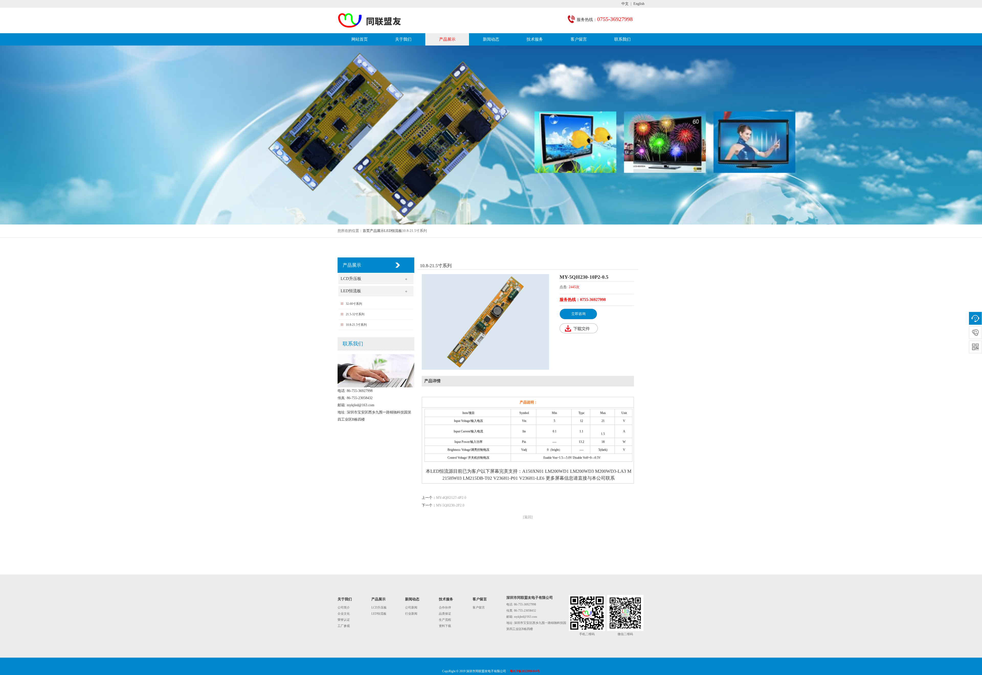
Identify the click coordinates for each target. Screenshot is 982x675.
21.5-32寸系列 (355, 314)
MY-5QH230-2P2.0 (450, 505)
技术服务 (535, 39)
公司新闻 (411, 607)
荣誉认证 (344, 620)
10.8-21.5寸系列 (356, 325)
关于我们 (403, 39)
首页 (366, 231)
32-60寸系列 (354, 304)
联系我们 (622, 39)
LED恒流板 (393, 231)
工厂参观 (344, 626)
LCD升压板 (351, 278)
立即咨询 (578, 314)
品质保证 (445, 613)
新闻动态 (491, 39)
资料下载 (445, 626)
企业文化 (344, 613)
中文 (625, 4)
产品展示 (447, 39)
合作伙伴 (445, 607)
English (638, 4)
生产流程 (445, 620)
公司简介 (344, 607)
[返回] (528, 517)
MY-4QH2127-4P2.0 (451, 498)
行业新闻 (411, 613)
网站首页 (359, 39)
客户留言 (579, 39)
